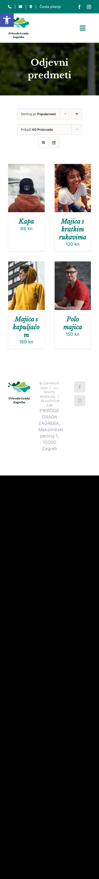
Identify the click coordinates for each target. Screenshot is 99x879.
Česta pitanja (50, 6)
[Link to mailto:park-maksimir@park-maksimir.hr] (20, 6)
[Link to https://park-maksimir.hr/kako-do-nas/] (31, 6)
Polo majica (72, 323)
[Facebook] (79, 386)
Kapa (26, 221)
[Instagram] (79, 400)
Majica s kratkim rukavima (72, 229)
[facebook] (79, 7)
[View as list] (54, 142)
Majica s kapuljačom (26, 327)
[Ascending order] (77, 114)
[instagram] (89, 7)
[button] (7, 20)
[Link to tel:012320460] (9, 6)
